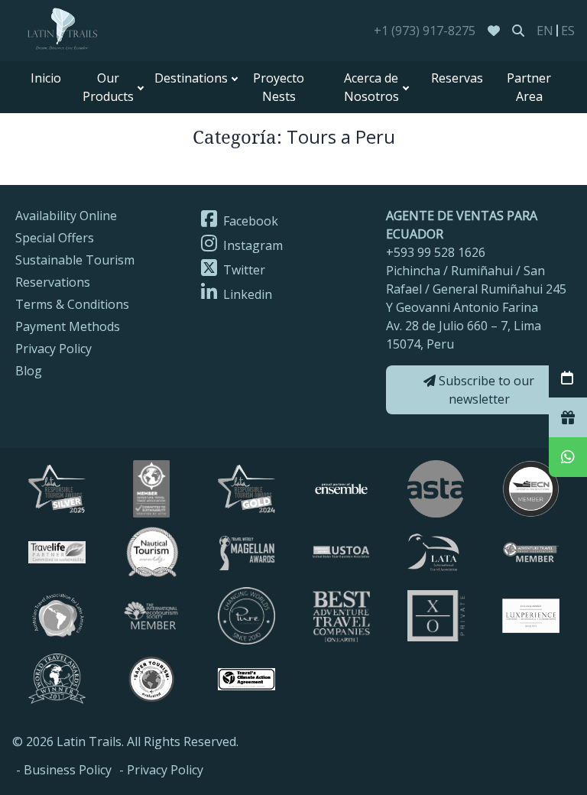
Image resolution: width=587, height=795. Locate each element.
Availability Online (66, 215)
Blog (28, 370)
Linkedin (246, 294)
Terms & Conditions (72, 304)
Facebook (249, 221)
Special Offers (54, 237)
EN (545, 30)
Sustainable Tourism (75, 259)
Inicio (46, 78)
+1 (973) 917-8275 (424, 30)
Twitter (242, 269)
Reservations (52, 282)
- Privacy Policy (161, 769)
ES (568, 30)
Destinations (191, 78)
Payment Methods (67, 326)
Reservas (457, 78)
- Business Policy (64, 769)
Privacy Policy (53, 348)
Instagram (251, 245)
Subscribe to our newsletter (485, 389)
